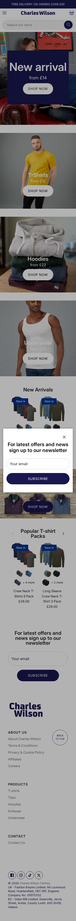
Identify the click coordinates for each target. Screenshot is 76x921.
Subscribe (38, 479)
